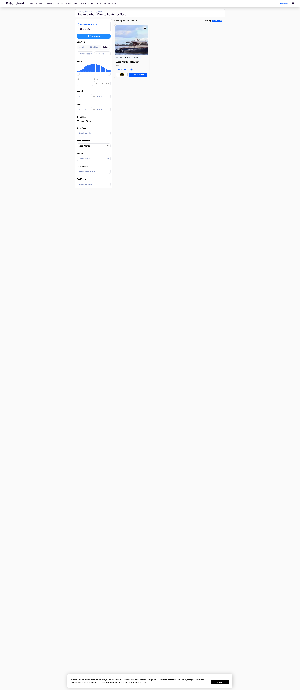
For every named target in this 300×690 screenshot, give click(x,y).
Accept (220, 682)
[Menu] (293, 3)
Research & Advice (54, 3)
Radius (105, 47)
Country (82, 47)
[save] (145, 28)
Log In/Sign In (284, 3)
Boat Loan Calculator (106, 3)
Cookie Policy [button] (95, 682)
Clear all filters (86, 29)
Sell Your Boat (87, 3)
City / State (94, 47)
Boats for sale (36, 3)
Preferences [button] (142, 682)
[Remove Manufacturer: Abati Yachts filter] (102, 24)
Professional (71, 3)
